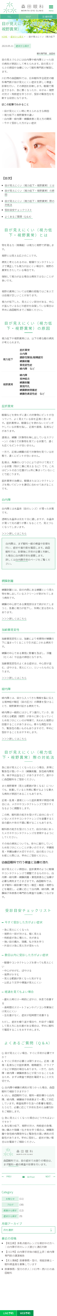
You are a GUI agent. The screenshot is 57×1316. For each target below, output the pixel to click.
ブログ (10, 1204)
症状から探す (10, 1216)
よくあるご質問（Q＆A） (19, 216)
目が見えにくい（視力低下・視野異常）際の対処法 (29, 203)
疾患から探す (10, 1210)
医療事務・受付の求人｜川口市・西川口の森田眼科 (29, 1271)
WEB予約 (25, 1313)
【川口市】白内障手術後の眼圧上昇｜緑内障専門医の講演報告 (29, 1253)
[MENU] (51, 8)
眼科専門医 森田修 (46, 53)
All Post (30, 1176)
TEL (9, 16)
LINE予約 (8, 1313)
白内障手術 (21, 559)
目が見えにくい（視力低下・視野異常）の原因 (29, 192)
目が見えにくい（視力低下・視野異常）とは (29, 185)
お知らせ (10, 1198)
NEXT (48, 1176)
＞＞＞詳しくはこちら (14, 533)
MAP (28, 16)
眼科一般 (13, 1164)
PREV (8, 1176)
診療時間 (47, 16)
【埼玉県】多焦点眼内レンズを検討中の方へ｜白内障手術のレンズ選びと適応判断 (29, 1245)
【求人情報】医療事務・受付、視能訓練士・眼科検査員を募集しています (29, 1262)
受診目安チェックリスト (18, 210)
